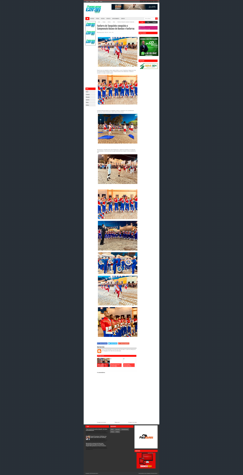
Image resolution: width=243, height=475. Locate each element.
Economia (88, 94)
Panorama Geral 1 (154, 473)
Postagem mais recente (101, 422)
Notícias (92, 18)
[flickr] (148, 1)
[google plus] (156, 1)
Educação (87, 97)
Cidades (107, 32)
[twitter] (143, 1)
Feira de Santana (142, 26)
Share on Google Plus (125, 343)
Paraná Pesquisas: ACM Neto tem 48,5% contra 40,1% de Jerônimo (98, 437)
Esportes (87, 100)
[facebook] (141, 1)
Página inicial (117, 422)
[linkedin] (154, 1)
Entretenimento (125, 429)
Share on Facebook (103, 343)
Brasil (87, 91)
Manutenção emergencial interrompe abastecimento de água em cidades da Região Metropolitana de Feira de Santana (96, 444)
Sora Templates (147, 473)
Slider (113, 32)
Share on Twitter (114, 343)
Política (87, 105)
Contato (96, 1)
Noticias (110, 32)
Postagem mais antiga (132, 422)
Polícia (97, 18)
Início (87, 1)
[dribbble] (151, 1)
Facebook (92, 1)
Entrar (101, 1)
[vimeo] (146, 1)
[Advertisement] (90, 67)
